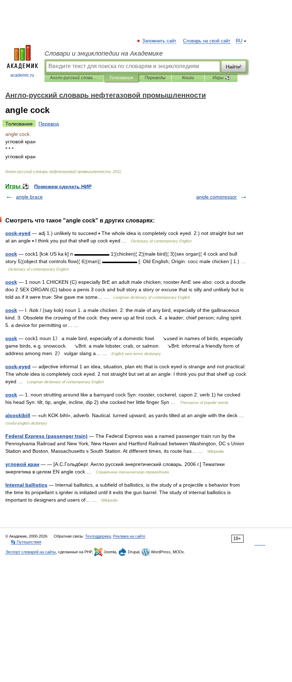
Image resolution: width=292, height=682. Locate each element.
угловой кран (22, 464)
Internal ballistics (26, 485)
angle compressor (216, 197)
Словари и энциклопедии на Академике (104, 53)
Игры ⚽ (221, 77)
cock (11, 254)
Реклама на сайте (129, 536)
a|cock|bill (17, 415)
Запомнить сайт (159, 41)
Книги (188, 77)
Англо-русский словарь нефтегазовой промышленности (74, 77)
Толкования (121, 77)
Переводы (155, 77)
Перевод (48, 124)
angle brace (29, 197)
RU (239, 41)
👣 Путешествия (26, 542)
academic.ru (22, 75)
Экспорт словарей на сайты (30, 552)
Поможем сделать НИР (63, 186)
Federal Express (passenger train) (46, 436)
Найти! (233, 67)
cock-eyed (18, 233)
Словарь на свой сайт (206, 41)
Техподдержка (98, 536)
